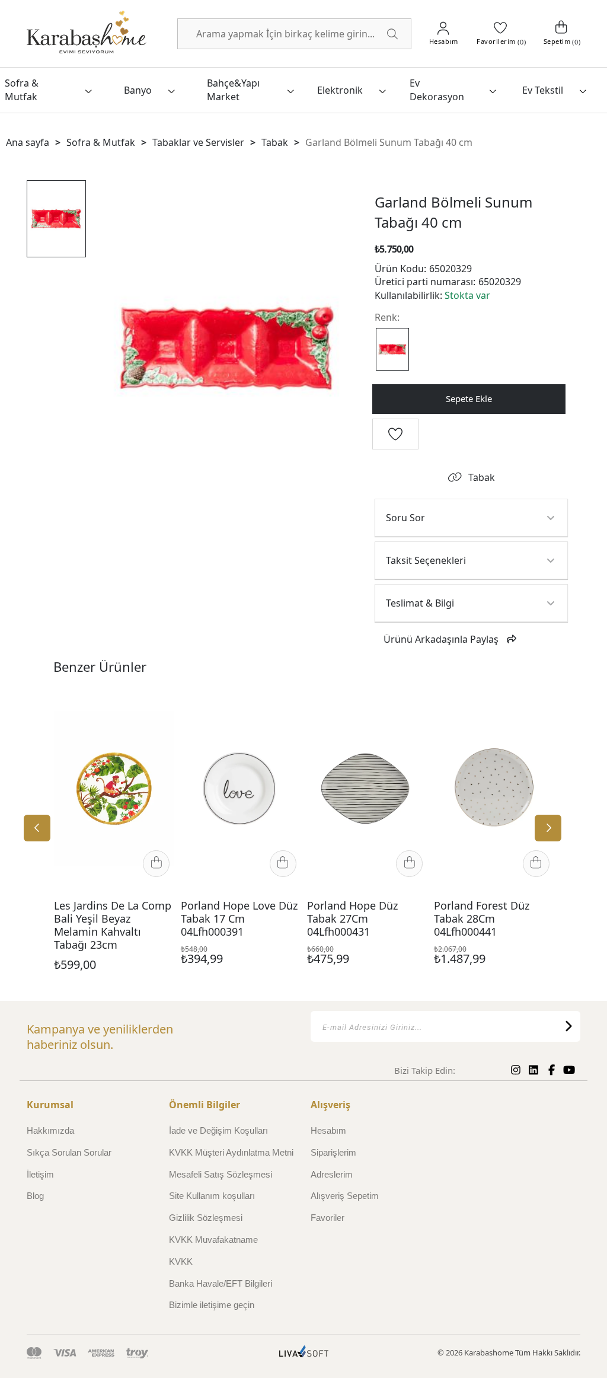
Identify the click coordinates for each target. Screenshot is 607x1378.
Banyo (138, 90)
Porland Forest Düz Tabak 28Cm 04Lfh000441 (481, 919)
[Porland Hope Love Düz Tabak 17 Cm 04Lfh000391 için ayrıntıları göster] (241, 788)
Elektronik (340, 90)
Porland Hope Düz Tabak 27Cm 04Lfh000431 (352, 919)
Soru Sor (405, 517)
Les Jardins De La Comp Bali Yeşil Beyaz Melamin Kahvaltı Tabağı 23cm (112, 925)
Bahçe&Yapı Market (233, 89)
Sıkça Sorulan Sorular (69, 1152)
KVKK (181, 1261)
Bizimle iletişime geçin (211, 1305)
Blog (35, 1196)
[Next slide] (548, 828)
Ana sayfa (27, 142)
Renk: (387, 317)
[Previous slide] (37, 828)
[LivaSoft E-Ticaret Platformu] (303, 1352)
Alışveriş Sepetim (345, 1196)
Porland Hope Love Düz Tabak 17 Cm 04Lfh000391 (239, 919)
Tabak (481, 477)
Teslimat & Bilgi (420, 603)
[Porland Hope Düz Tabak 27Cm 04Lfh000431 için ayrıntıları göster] (367, 788)
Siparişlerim (333, 1152)
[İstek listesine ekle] (157, 706)
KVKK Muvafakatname (213, 1240)
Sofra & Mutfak (22, 89)
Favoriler (327, 1218)
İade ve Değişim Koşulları (218, 1130)
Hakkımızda (50, 1130)
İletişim (40, 1174)
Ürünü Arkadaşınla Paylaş (441, 639)
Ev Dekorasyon (437, 89)
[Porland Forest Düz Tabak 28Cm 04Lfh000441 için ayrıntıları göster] (494, 788)
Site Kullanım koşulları (212, 1196)
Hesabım (328, 1130)
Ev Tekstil (542, 90)
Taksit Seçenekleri (426, 560)
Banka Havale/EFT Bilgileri (220, 1283)
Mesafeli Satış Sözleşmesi (220, 1174)
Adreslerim (332, 1174)
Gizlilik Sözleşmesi (205, 1218)
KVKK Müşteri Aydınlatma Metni (231, 1152)
